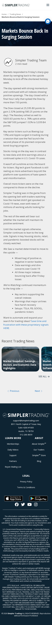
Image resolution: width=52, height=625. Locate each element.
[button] (48, 21)
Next (37, 390)
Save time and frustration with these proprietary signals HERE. (26, 324)
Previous (14, 390)
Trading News (15, 14)
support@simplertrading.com (26, 420)
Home (4, 14)
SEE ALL (43, 376)
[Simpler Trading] (16, 5)
